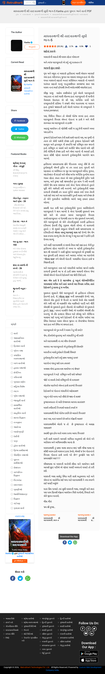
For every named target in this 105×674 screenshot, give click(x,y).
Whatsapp (21, 137)
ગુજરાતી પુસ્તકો (48, 626)
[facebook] (82, 628)
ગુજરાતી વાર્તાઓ (66, 622)
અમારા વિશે (10, 618)
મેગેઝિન (17, 372)
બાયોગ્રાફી (19, 431)
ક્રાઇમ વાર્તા (19, 508)
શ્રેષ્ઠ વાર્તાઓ (29, 618)
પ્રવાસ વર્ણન (19, 382)
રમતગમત (18, 485)
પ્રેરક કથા (18, 350)
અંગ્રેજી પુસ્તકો (48, 618)
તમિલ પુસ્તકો (47, 634)
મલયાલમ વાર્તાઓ (67, 638)
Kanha (27, 42)
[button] (34, 2)
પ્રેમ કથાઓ (19, 396)
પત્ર (16, 441)
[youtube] (86, 633)
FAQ (7, 638)
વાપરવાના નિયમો (12, 630)
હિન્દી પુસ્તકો (47, 622)
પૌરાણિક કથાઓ (21, 455)
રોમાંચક (17, 467)
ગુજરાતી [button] (41, 3)
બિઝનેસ (17, 480)
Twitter (21, 129)
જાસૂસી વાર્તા (19, 400)
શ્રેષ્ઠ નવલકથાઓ (31, 622)
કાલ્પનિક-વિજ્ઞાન (18, 474)
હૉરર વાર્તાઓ (19, 445)
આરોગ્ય (17, 427)
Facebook (20, 121)
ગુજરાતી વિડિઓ (30, 626)
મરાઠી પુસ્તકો (47, 630)
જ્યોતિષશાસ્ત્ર (20, 494)
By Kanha (28, 84)
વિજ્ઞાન (17, 499)
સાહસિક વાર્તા (20, 413)
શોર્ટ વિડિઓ (28, 634)
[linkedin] (91, 633)
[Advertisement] (19, 599)
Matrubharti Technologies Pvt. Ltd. (35, 667)
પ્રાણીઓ (18, 489)
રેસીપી (16, 436)
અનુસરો (32, 47)
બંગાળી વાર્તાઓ (66, 634)
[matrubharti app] (63, 2)
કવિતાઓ (18, 377)
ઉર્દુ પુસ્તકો (46, 653)
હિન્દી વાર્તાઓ (65, 618)
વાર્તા (16, 333)
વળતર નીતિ (10, 634)
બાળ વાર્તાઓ (19, 363)
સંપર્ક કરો (9, 622)
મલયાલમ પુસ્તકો (49, 645)
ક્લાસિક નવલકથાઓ (19, 357)
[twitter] (94, 628)
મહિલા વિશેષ (19, 386)
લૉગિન (91, 2)
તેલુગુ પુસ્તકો (47, 638)
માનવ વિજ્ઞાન (19, 417)
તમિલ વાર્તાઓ (65, 641)
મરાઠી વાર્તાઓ (65, 626)
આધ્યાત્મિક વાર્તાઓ (19, 340)
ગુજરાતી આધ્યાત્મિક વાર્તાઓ (28, 91)
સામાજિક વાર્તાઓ (18, 407)
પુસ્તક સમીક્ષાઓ (18, 461)
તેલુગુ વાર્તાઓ (65, 645)
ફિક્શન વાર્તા (19, 346)
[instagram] (88, 628)
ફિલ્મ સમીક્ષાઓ (21, 450)
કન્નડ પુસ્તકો (47, 649)
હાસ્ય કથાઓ (20, 368)
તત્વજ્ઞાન (18, 422)
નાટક (16, 391)
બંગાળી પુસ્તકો (47, 641)
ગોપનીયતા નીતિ (12, 626)
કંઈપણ (17, 503)
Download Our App (69, 536)
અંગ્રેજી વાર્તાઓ (66, 630)
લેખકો (26, 630)
